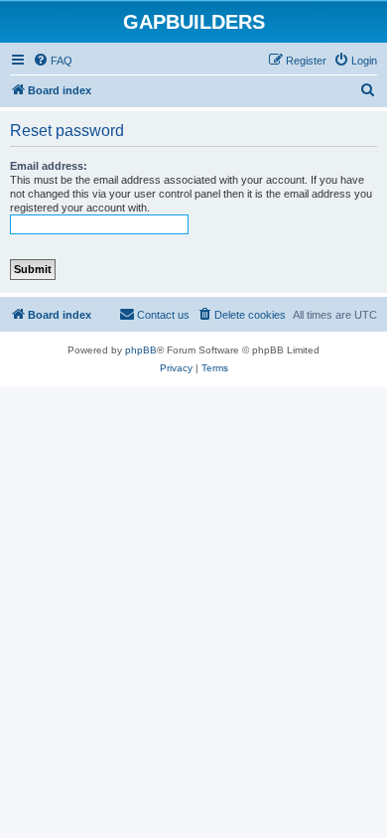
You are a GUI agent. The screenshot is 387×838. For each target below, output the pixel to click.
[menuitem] (52, 60)
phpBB (141, 350)
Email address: (48, 166)
